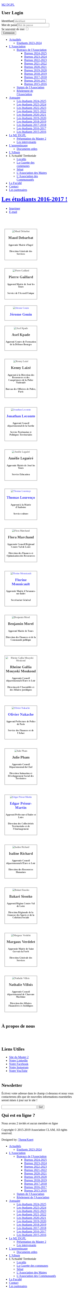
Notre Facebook (18, 1064)
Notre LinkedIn (18, 1060)
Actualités (15, 39)
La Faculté (15, 183)
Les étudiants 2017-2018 (31, 125)
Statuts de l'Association (30, 87)
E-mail (13, 211)
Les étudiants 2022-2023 (31, 107)
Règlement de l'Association (25, 92)
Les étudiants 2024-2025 (31, 101)
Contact (13, 186)
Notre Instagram (18, 1067)
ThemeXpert (25, 1139)
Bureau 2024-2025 (35, 53)
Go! (41, 1107)
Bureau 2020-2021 (35, 67)
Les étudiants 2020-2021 (31, 114)
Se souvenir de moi (13, 29)
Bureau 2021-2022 (35, 63)
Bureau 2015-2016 (35, 84)
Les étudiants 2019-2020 (31, 118)
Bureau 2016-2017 (35, 80)
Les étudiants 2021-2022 (31, 111)
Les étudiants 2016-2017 (31, 128)
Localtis (21, 159)
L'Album (14, 152)
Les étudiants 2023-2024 (31, 104)
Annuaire (14, 97)
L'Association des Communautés (27, 178)
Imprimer (14, 208)
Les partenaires (18, 189)
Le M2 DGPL (17, 135)
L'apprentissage (18, 145)
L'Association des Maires (32, 172)
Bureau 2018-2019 (35, 73)
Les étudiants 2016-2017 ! (34, 199)
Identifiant (8, 21)
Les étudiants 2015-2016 (31, 131)
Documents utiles (27, 148)
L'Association (17, 46)
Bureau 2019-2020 (35, 70)
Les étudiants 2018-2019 (31, 121)
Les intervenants (26, 142)
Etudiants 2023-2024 (29, 43)
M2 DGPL (8, 4)
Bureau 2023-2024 (35, 56)
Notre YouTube (18, 1070)
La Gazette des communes (25, 164)
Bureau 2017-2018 (35, 77)
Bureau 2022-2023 (35, 60)
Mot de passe (9, 25)
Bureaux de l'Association (32, 49)
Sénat (20, 169)
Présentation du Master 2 (31, 138)
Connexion (9, 33)
